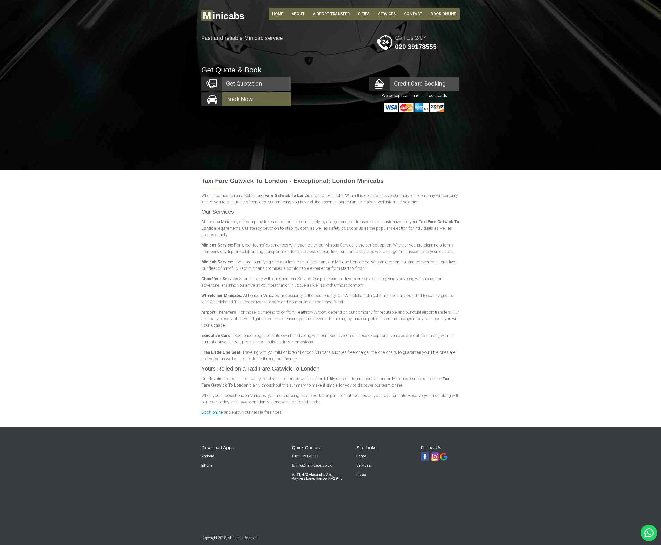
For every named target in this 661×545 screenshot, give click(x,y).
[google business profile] (443, 457)
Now (239, 99)
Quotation (244, 83)
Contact (413, 14)
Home (361, 456)
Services (387, 14)
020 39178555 (416, 46)
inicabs (224, 16)
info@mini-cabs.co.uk (314, 465)
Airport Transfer (331, 14)
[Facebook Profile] (425, 456)
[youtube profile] (435, 457)
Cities (364, 14)
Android (207, 456)
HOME (277, 14)
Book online (212, 412)
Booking (420, 83)
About (298, 14)
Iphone (207, 465)
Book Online (443, 14)
